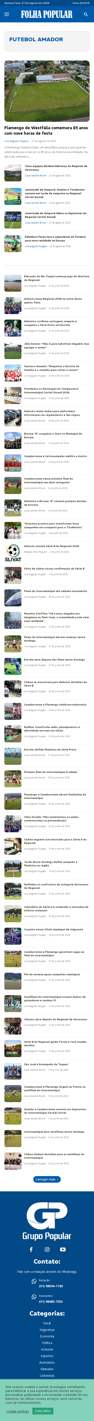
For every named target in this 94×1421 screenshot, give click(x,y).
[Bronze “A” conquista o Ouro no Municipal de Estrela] (12, 440)
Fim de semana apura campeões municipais (52, 974)
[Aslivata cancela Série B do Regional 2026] (12, 552)
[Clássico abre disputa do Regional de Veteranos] (12, 1026)
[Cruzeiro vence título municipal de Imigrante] (12, 936)
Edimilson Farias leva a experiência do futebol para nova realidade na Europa (55, 238)
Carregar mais (45, 1179)
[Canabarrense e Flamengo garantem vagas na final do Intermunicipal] (12, 958)
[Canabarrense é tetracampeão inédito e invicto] (12, 462)
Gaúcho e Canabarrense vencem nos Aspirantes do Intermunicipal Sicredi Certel (55, 1111)
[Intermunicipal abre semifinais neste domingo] (12, 1138)
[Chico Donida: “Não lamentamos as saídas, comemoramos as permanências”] (12, 823)
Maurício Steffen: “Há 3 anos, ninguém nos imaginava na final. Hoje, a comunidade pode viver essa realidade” (56, 617)
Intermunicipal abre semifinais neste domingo (54, 1131)
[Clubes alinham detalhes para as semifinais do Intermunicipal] (12, 1161)
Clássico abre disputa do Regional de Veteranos (55, 1019)
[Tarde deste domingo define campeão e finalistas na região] (12, 868)
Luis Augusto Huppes (16, 141)
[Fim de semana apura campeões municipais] (12, 981)
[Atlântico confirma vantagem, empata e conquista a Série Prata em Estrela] (12, 328)
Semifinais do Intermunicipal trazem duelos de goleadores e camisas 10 (55, 998)
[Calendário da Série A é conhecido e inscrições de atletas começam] (12, 913)
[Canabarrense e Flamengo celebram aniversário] (12, 711)
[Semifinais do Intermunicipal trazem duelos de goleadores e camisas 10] (12, 1003)
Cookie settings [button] (18, 1411)
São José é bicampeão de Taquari (46, 1064)
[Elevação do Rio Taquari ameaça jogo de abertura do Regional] (12, 283)
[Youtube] (63, 1250)
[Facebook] (31, 1250)
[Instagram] (47, 1250)
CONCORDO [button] (43, 1411)
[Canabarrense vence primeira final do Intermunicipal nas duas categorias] (12, 485)
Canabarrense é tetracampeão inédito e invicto (55, 456)
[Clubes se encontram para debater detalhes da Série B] (12, 688)
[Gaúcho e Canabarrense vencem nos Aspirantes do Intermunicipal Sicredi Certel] (12, 1116)
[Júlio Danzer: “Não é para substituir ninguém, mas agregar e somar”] (12, 350)
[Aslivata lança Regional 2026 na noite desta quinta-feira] (12, 305)
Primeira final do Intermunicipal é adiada (50, 772)
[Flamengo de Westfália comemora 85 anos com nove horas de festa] (47, 91)
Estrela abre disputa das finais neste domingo (54, 659)
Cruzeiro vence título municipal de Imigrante (53, 929)
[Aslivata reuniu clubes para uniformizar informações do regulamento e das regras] (12, 418)
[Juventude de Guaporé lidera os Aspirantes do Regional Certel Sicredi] (12, 220)
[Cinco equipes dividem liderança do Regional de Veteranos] (12, 172)
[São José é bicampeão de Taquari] (12, 1071)
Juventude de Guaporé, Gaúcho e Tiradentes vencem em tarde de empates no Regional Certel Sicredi (55, 193)
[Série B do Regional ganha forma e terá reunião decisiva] (12, 1048)
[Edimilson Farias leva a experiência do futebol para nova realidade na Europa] (12, 243)
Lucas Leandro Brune (35, 175)
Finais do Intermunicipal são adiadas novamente (55, 591)
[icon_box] (47, 1284)
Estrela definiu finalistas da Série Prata (50, 749)
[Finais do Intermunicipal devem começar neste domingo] (12, 643)
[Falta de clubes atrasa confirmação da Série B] (12, 575)
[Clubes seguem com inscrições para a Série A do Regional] (12, 846)
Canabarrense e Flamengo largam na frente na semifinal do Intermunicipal (54, 1088)
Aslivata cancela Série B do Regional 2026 (51, 546)
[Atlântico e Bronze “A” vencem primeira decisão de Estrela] (12, 507)
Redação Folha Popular (35, 551)
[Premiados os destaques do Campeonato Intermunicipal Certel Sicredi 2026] (12, 395)
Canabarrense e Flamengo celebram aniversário (55, 704)
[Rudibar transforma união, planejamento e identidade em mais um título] (12, 733)
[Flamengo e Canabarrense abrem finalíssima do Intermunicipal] (12, 801)
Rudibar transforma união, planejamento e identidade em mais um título (52, 728)
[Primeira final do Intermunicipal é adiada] (12, 778)
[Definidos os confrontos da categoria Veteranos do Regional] (12, 891)
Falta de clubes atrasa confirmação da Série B (54, 568)
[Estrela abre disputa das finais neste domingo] (12, 666)
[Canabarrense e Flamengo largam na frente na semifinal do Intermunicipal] (12, 1093)
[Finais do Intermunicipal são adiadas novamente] (12, 597)
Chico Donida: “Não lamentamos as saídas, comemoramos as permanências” (51, 818)
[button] (86, 14)
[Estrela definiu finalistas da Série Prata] (12, 756)
